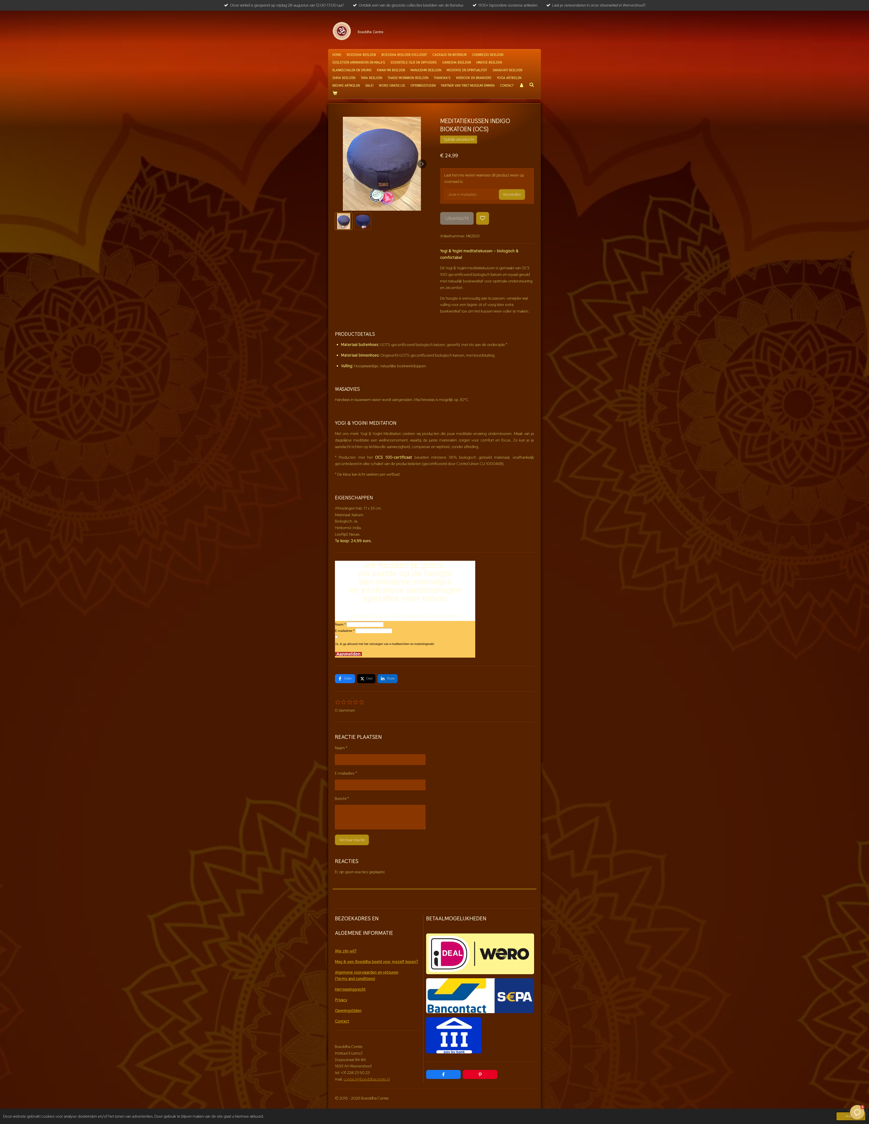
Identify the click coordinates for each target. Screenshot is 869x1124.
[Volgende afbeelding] (422, 163)
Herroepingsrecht (350, 989)
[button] (343, 221)
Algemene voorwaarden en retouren (366, 972)
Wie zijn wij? (345, 951)
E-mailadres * (344, 630)
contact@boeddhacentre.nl (367, 1079)
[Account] (521, 85)
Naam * (340, 624)
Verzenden (512, 194)
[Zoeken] (532, 85)
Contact (342, 1021)
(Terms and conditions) (355, 978)
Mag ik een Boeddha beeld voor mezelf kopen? (376, 961)
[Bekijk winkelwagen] (335, 93)
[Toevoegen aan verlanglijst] (482, 218)
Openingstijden (348, 1010)
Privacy (341, 999)
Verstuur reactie (352, 839)
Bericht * (342, 798)
